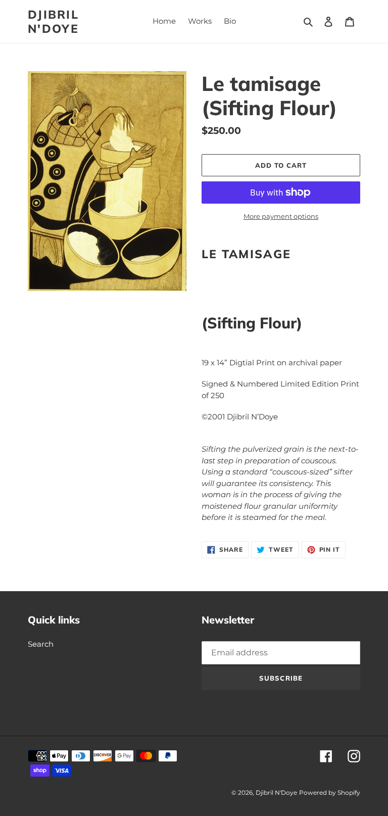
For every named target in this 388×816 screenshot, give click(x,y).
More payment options (281, 216)
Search (41, 644)
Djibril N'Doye (53, 21)
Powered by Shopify (329, 792)
